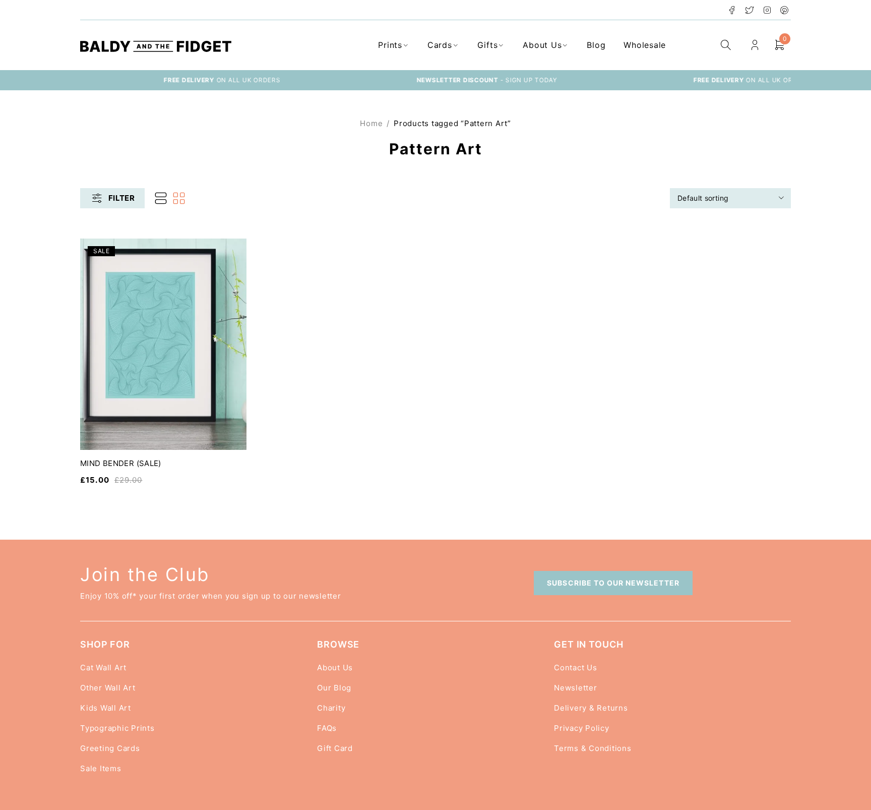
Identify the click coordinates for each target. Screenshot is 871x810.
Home (371, 123)
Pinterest (784, 10)
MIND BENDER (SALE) (120, 463)
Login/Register (754, 45)
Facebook (732, 10)
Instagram (767, 10)
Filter (121, 198)
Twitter (750, 10)
